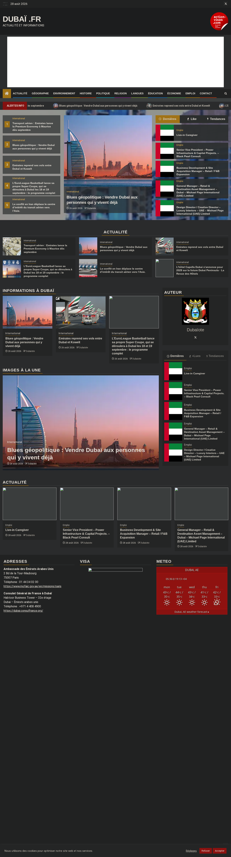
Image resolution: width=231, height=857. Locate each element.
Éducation (155, 93)
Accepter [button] (219, 850)
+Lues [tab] (196, 356)
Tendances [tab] (217, 118)
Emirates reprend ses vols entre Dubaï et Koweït (155, 105)
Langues (137, 93)
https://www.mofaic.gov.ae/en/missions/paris (32, 586)
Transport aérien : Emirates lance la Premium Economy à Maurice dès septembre (32, 126)
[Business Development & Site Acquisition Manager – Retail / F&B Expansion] (165, 169)
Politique (103, 93)
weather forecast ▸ (192, 611)
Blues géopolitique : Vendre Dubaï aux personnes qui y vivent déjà (72, 105)
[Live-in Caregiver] (165, 133)
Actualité (20, 93)
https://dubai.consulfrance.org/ (23, 610)
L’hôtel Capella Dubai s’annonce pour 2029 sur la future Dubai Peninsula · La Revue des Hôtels (200, 270)
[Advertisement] (115, 62)
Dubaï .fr (22, 19)
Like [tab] (193, 118)
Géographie (40, 93)
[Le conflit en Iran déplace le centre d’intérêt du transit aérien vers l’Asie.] (88, 268)
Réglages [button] (191, 850)
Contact (206, 93)
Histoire (86, 93)
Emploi (190, 93)
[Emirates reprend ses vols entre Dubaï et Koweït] (165, 246)
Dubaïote (91, 208)
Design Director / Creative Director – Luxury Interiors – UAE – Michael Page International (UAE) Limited (200, 210)
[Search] (225, 93)
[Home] (7, 93)
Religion (120, 93)
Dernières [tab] (169, 118)
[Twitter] (195, 337)
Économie (174, 93)
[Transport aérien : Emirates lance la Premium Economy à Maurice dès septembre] (12, 246)
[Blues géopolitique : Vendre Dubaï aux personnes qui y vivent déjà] (108, 151)
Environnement (64, 93)
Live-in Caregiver (186, 134)
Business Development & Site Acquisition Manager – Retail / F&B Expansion (197, 171)
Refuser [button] (206, 850)
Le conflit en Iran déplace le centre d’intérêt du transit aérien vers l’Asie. (33, 207)
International (18, 118)
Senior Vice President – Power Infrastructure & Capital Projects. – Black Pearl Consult (197, 153)
